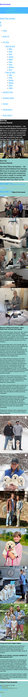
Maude (11, 59)
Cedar (10, 54)
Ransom (11, 80)
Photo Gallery (7, 115)
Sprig (10, 69)
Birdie (10, 51)
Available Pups (8, 92)
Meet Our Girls (10, 46)
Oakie (10, 62)
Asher (10, 75)
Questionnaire (7, 109)
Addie (10, 48)
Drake (10, 77)
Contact (5, 103)
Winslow (11, 67)
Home (5, 30)
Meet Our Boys (10, 72)
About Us (6, 36)
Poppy (10, 64)
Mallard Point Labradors (5, 4)
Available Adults (8, 98)
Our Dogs (6, 42)
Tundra (11, 88)
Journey (11, 56)
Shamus (11, 82)
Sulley (10, 85)
